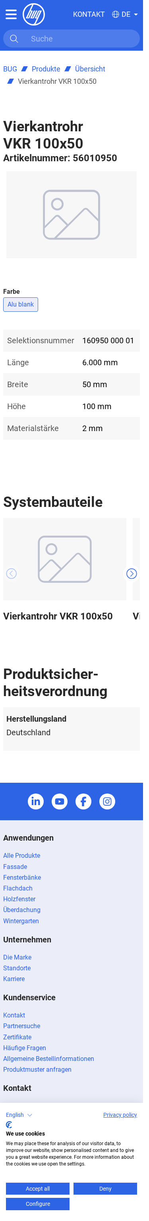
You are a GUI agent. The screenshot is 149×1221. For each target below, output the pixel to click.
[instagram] (107, 801)
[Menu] (11, 14)
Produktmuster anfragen (37, 1069)
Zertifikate (17, 1037)
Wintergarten (21, 921)
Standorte (17, 968)
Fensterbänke (22, 877)
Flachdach (18, 888)
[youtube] (60, 801)
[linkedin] (36, 801)
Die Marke (17, 957)
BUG (10, 69)
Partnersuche (21, 1026)
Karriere (14, 979)
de (126, 14)
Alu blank (21, 304)
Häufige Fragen (24, 1048)
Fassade (15, 867)
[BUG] (34, 14)
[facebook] (83, 801)
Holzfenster (19, 899)
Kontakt (89, 14)
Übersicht (90, 69)
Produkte (46, 69)
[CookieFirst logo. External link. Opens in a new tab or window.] (9, 1124)
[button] (19, 1115)
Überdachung (22, 910)
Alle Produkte (21, 855)
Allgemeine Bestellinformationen (48, 1059)
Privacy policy (120, 1115)
